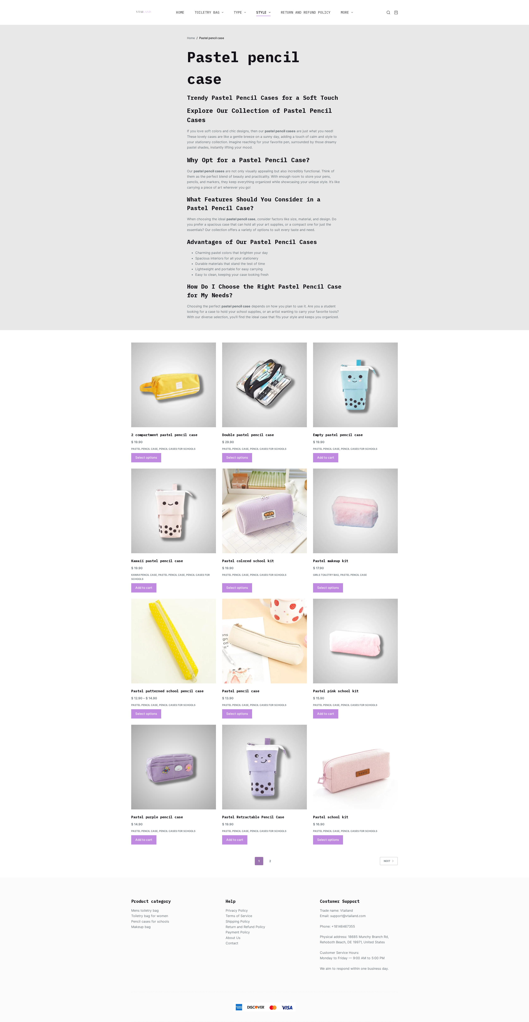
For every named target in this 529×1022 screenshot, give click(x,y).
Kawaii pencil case (144, 574)
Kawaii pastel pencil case (157, 561)
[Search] (388, 12)
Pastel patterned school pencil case (167, 691)
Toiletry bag (207, 12)
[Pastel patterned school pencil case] (173, 641)
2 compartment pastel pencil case (164, 435)
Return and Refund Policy (305, 12)
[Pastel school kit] (355, 767)
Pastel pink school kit (336, 691)
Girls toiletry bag (326, 574)
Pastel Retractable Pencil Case (253, 817)
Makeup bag (141, 927)
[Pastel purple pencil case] (173, 767)
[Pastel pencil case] (264, 641)
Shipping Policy (238, 921)
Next (387, 861)
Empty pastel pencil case (338, 435)
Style (261, 12)
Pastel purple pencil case (157, 817)
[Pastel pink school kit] (355, 641)
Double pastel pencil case (248, 435)
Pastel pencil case (144, 448)
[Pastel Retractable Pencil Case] (264, 767)
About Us (233, 938)
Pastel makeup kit (330, 561)
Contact (232, 943)
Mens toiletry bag (145, 910)
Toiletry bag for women (149, 916)
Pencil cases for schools (177, 448)
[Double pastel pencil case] (264, 385)
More (345, 12)
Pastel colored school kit (248, 561)
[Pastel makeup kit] (355, 511)
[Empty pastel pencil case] (355, 385)
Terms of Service (239, 916)
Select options (146, 457)
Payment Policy (238, 932)
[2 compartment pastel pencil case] (173, 385)
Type (238, 12)
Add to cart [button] (325, 457)
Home (180, 12)
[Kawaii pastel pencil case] (173, 511)
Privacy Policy (237, 910)
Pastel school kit (330, 817)
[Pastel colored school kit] (264, 511)
